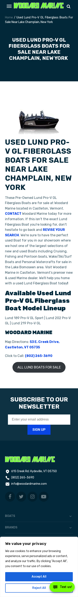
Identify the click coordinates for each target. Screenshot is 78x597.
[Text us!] (62, 588)
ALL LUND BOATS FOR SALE (39, 367)
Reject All (39, 588)
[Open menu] (9, 6)
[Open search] (68, 6)
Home (9, 17)
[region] (39, 567)
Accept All (39, 576)
